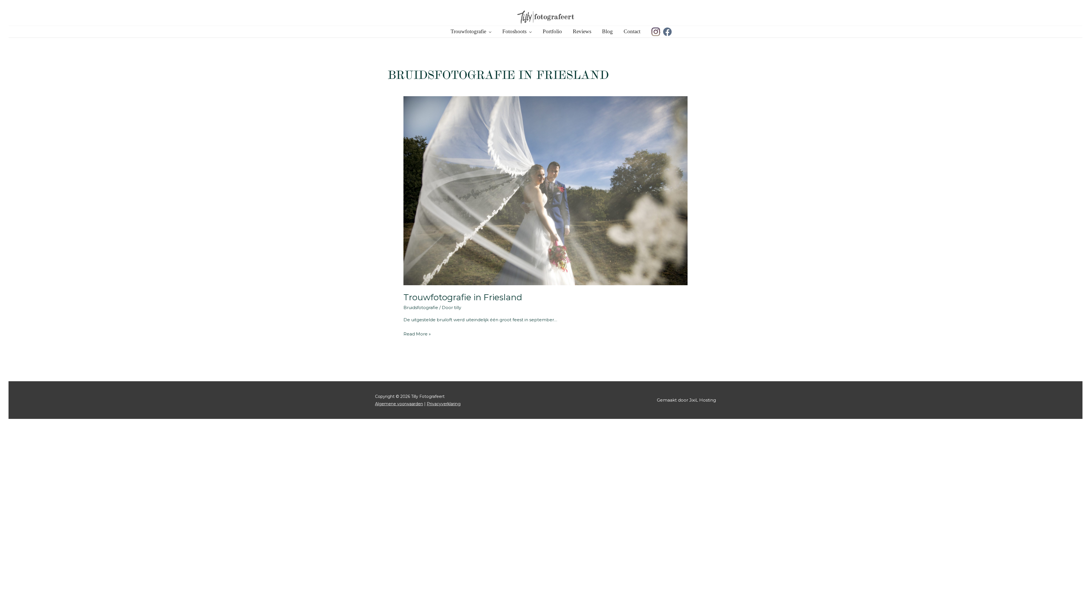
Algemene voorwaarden (399, 403)
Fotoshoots (514, 31)
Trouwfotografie (468, 31)
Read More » (417, 334)
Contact (632, 31)
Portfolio (552, 31)
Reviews (582, 31)
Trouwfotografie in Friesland (462, 297)
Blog (607, 31)
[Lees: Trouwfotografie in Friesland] (545, 190)
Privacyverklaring (444, 403)
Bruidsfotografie (420, 307)
